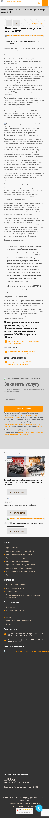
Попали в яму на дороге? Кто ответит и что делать (24, 523)
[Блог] (4, 614)
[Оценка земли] (4, 575)
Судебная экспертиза (14, 591)
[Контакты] (4, 617)
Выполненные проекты (15, 610)
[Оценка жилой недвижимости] (4, 561)
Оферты (39, 426)
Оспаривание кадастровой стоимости (20, 571)
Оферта (8, 624)
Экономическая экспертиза (16, 585)
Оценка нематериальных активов (19, 554)
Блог (21, 10)
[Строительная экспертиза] (4, 588)
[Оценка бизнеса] (4, 548)
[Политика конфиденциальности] (4, 620)
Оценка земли (11, 575)
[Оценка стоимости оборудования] (4, 558)
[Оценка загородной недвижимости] (4, 568)
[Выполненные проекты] (4, 610)
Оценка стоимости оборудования (19, 558)
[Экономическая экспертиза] (4, 585)
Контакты (9, 617)
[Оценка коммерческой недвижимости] (4, 565)
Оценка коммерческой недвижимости (20, 565)
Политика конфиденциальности (18, 621)
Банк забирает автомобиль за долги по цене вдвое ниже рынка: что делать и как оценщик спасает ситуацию (24, 482)
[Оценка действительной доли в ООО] (4, 551)
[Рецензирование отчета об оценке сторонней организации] (4, 596)
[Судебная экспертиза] (4, 591)
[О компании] (4, 607)
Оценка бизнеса (12, 548)
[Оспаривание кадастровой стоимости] (4, 571)
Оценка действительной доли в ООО (20, 551)
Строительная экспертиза (16, 588)
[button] (44, 3)
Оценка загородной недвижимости (19, 568)
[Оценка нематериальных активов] (4, 554)
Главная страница (9, 10)
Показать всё (38, 23)
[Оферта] (4, 624)
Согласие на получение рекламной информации (24, 806)
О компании (10, 607)
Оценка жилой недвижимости (17, 561)
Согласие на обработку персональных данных (24, 803)
